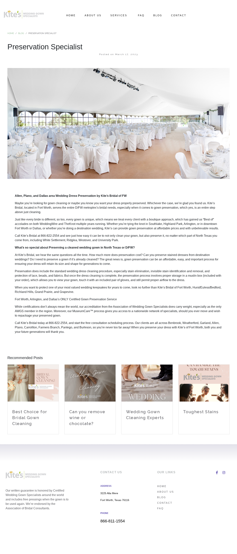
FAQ (141, 15)
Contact (178, 15)
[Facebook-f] (216, 472)
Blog (157, 15)
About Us (93, 15)
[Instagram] (224, 472)
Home (71, 15)
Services (118, 15)
